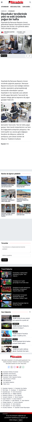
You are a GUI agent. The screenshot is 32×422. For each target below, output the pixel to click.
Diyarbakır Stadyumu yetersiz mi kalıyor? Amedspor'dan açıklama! (21, 327)
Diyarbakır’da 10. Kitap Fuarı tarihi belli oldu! (24, 214)
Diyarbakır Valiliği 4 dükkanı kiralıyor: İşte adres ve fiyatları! (8, 215)
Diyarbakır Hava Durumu (9, 373)
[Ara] (30, 2)
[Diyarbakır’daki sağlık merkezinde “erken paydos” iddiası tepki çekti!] (8, 193)
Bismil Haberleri (19, 397)
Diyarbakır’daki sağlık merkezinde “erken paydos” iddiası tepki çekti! (8, 200)
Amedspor (13, 390)
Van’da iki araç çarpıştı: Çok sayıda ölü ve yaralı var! (21, 319)
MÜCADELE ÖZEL (15, 6)
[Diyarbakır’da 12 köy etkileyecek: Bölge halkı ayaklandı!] (24, 193)
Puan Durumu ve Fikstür (9, 378)
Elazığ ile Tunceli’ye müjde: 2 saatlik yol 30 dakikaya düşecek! (20, 335)
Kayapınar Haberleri (8, 395)
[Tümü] (30, 312)
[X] (11, 367)
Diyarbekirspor (22, 390)
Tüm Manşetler (7, 380)
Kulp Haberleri (25, 400)
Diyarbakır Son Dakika (21, 388)
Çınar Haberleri (6, 404)
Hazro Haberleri (17, 405)
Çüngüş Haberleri (7, 402)
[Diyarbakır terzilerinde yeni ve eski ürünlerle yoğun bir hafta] (16, 44)
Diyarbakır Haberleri (8, 388)
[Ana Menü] (1, 2)
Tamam (20, 420)
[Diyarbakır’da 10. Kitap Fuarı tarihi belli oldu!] (24, 208)
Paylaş (4, 55)
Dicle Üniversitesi (17, 392)
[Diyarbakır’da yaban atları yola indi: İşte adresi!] (8, 180)
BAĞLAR (15, 339)
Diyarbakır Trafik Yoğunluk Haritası (12, 377)
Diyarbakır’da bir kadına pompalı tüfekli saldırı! (21, 342)
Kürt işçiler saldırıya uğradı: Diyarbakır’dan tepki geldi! (20, 350)
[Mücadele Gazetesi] (16, 2)
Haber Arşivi (6, 384)
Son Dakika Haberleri (8, 382)
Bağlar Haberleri (17, 393)
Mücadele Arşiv (7, 393)
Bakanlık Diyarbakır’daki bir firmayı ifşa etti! (23, 186)
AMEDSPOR (15, 323)
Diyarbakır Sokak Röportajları (22, 407)
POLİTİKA (15, 346)
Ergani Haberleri (7, 398)
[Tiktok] (20, 367)
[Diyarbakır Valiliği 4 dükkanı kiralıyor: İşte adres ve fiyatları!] (8, 208)
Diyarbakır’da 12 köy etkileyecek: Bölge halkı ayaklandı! (22, 200)
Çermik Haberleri (18, 402)
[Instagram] (14, 367)
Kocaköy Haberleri (7, 407)
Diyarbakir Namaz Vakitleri (10, 375)
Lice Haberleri (6, 400)
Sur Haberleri (18, 395)
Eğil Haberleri (15, 400)
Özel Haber (5, 390)
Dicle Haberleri (17, 404)
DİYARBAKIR (4, 6)
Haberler (3, 11)
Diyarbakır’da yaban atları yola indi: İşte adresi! (7, 186)
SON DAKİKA (26, 6)
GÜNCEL (15, 331)
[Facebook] (9, 367)
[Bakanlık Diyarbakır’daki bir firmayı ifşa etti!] (24, 180)
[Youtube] (17, 367)
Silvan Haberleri (17, 398)
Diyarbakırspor (6, 392)
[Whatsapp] (23, 367)
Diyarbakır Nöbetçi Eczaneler (10, 372)
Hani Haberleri (6, 405)
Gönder (4, 260)
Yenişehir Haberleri (7, 397)
